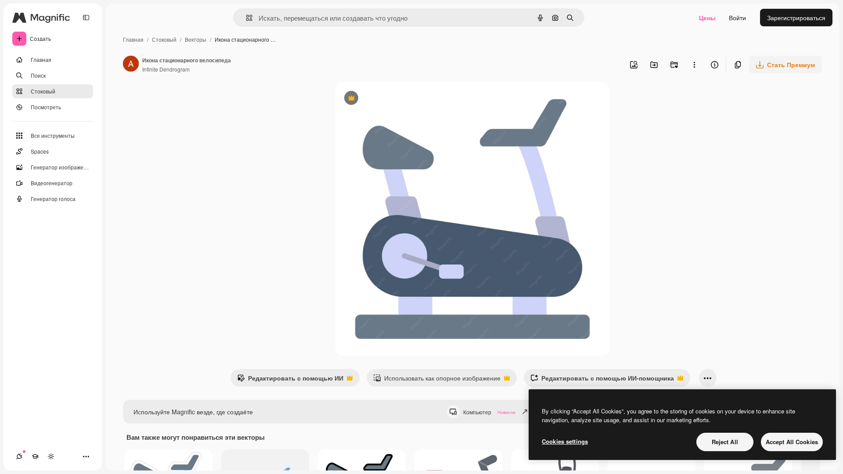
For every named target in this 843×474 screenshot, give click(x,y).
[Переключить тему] (51, 456)
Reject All (725, 442)
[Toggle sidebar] (86, 18)
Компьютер (489, 412)
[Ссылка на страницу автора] (131, 64)
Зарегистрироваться (796, 17)
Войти (737, 17)
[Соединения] (19, 456)
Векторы (195, 39)
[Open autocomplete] (246, 17)
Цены (707, 17)
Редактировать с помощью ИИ (290, 380)
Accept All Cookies (792, 442)
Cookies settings (565, 441)
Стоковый (164, 39)
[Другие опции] (694, 64)
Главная (133, 39)
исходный (394, 99)
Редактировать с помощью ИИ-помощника (602, 380)
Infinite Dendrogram (166, 69)
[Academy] (35, 456)
